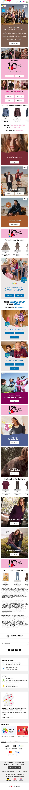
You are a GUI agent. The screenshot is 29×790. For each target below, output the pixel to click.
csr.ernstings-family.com (7, 611)
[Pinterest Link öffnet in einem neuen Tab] (16, 650)
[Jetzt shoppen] (14, 25)
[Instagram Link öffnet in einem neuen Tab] (12, 650)
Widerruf (13, 764)
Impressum (6, 764)
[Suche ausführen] (27, 644)
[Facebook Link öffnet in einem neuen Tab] (9, 650)
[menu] (2, 2)
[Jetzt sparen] (14, 149)
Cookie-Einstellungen (19, 762)
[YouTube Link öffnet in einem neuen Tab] (20, 650)
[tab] (3, 741)
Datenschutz (10, 762)
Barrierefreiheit (20, 764)
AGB (4, 762)
